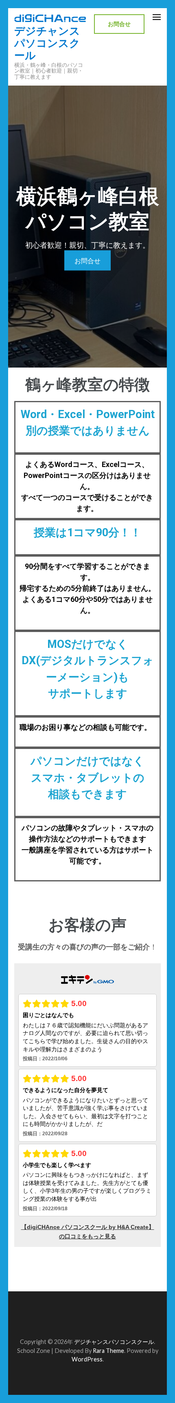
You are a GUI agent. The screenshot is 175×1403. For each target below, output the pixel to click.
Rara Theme (108, 1350)
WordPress (87, 1359)
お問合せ (119, 23)
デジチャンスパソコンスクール (47, 43)
